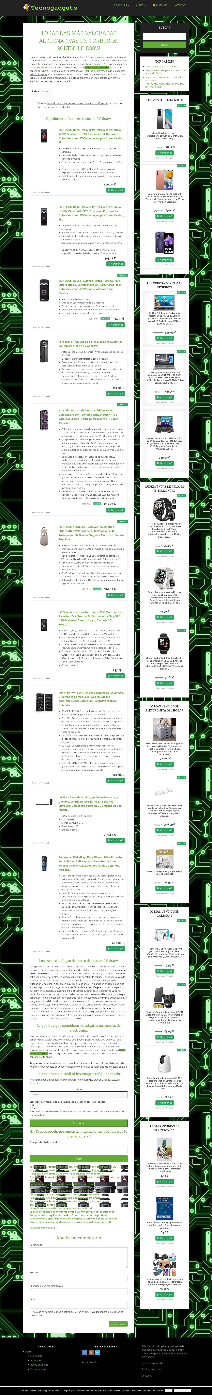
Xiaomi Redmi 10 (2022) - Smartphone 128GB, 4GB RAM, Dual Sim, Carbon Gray (165, 136)
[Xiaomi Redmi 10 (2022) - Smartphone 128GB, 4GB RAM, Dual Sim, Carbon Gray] (164, 119)
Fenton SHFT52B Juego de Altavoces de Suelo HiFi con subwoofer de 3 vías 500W (91, 343)
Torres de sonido (39, 1369)
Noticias (180, 5)
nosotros (43, 67)
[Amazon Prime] (121, 184)
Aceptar (168, 1390)
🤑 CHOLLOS (160, 5)
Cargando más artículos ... (43, 1228)
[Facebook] (84, 1352)
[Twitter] (97, 1352)
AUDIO (139, 5)
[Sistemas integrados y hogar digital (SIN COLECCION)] (164, 857)
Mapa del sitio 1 (90, 1362)
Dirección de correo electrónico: (46, 1286)
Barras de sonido (39, 1364)
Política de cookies (152, 1369)
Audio (28, 1351)
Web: (32, 1299)
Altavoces (35, 1360)
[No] (208, 1390)
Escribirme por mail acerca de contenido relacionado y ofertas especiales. (68, 1102)
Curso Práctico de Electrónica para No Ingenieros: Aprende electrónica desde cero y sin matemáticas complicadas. (164, 1167)
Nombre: (34, 1272)
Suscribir (78, 1123)
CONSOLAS (120, 5)
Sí (32, 1105)
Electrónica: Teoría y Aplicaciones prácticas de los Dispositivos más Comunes (164, 1225)
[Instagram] (91, 1352)
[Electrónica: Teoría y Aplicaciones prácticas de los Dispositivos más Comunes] (164, 1208)
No (33, 1108)
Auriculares (36, 1356)
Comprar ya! (117, 190)
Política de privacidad (153, 1363)
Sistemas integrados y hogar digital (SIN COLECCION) (164, 872)
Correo (78, 1089)
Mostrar (45, 92)
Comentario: (36, 1245)
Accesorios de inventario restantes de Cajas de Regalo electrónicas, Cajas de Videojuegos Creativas (165, 1281)
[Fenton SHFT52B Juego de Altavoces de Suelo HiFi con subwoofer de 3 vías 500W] (44, 351)
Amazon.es (160, 1349)
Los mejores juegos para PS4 (160, 66)
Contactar (147, 1375)
